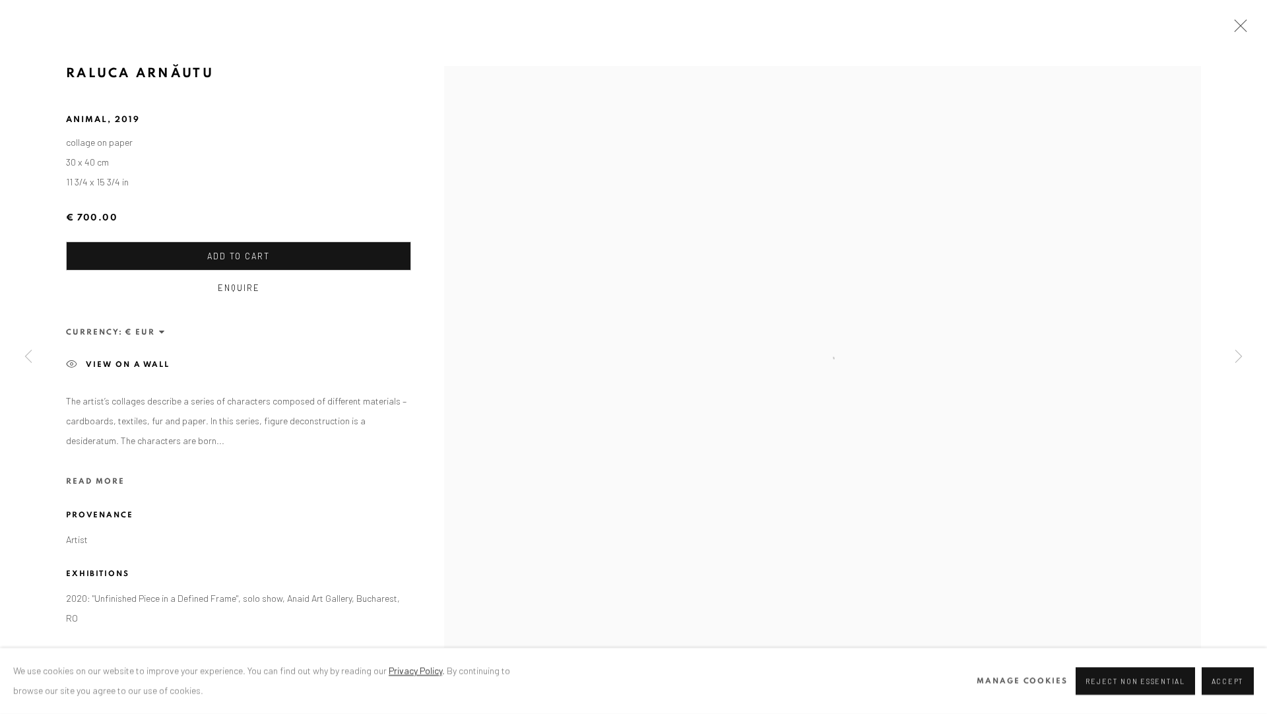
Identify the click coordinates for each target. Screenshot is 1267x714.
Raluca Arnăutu (140, 73)
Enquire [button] (239, 287)
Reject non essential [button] (1135, 681)
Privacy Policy (415, 670)
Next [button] (1238, 356)
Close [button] (1237, 30)
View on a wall (128, 364)
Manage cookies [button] (1022, 681)
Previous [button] (28, 356)
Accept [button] (1228, 681)
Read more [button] (95, 481)
